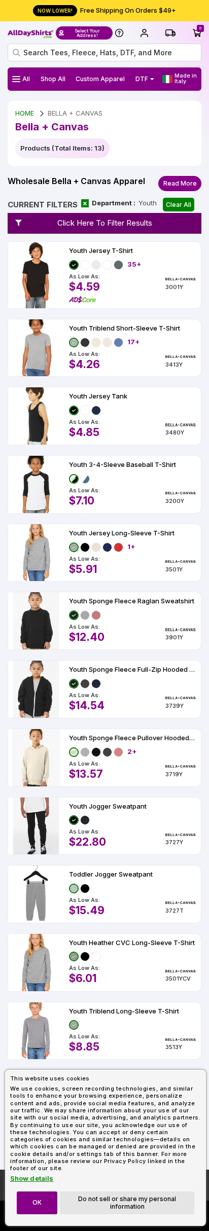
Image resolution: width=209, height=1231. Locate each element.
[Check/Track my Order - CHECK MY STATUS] (170, 33)
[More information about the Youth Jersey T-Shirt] (36, 275)
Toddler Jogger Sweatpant (111, 874)
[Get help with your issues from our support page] (119, 33)
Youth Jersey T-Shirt (101, 251)
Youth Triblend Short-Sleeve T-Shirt (124, 328)
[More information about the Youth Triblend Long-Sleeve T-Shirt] (36, 1031)
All (26, 79)
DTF (141, 79)
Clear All (178, 204)
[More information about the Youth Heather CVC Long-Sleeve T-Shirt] (36, 962)
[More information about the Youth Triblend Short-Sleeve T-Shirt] (36, 348)
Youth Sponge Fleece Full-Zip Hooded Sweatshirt (132, 669)
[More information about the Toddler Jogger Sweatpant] (36, 894)
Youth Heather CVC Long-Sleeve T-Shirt (132, 943)
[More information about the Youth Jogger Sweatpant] (36, 826)
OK (37, 1202)
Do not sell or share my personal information (127, 1202)
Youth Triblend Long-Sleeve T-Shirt (124, 1011)
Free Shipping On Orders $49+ (107, 10)
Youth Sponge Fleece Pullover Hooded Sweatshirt (132, 738)
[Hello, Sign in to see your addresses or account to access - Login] (144, 33)
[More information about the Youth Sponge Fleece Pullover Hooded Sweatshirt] (36, 757)
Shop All (53, 79)
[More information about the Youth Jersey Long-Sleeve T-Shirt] (36, 553)
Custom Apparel (100, 79)
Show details (31, 1178)
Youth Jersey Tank (98, 396)
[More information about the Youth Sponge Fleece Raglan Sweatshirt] (36, 620)
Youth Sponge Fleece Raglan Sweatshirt (131, 601)
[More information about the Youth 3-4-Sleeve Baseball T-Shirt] (36, 484)
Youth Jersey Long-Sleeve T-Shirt (122, 533)
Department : (113, 203)
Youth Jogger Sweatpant (108, 806)
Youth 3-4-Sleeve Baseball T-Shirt (122, 464)
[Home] (30, 33)
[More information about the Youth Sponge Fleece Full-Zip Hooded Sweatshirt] (36, 689)
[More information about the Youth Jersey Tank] (36, 416)
